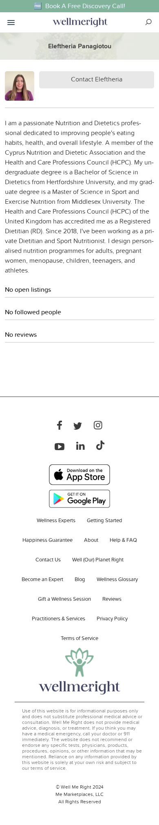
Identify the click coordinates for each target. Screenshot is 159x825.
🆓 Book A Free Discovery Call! (79, 6)
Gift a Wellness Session (64, 598)
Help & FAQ (123, 539)
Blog (80, 579)
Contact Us (48, 559)
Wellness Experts (56, 520)
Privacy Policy (112, 618)
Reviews (111, 598)
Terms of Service (79, 638)
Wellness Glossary (117, 579)
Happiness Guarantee (47, 539)
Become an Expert (42, 579)
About (91, 539)
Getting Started (104, 520)
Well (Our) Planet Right (98, 559)
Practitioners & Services (58, 618)
